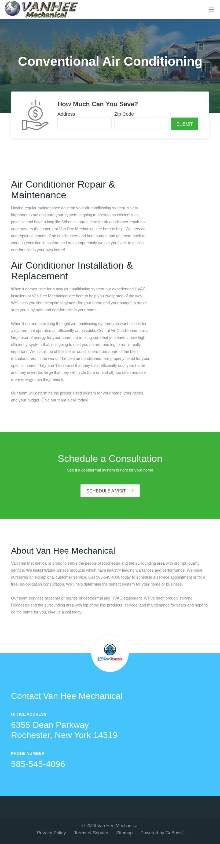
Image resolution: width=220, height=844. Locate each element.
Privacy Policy (51, 832)
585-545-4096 (38, 764)
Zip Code (124, 114)
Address (66, 114)
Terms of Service (91, 832)
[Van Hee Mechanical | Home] (41, 9)
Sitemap (124, 832)
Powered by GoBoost (162, 832)
